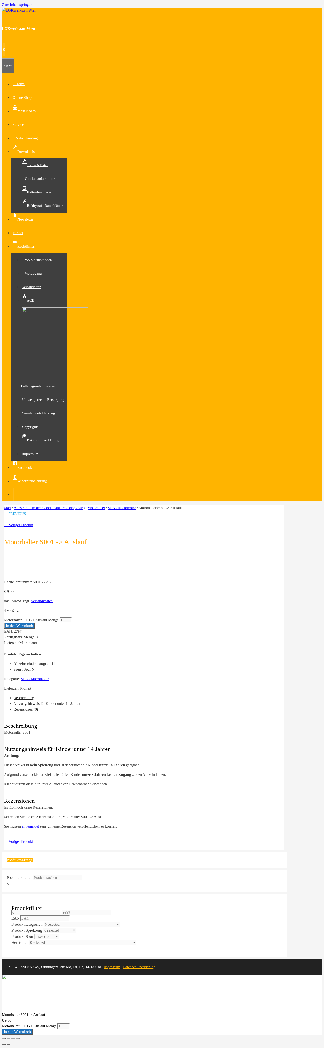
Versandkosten (42, 601)
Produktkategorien (27, 924)
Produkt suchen (20, 877)
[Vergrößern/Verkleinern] (4, 1038)
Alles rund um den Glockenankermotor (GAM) (49, 508)
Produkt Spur (22, 936)
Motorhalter (96, 508)
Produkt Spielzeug (26, 930)
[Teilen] (13, 1038)
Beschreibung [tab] (24, 698)
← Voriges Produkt (18, 525)
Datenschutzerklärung (139, 967)
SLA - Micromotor (122, 508)
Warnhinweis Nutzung (38, 413)
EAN (15, 918)
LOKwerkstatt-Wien (18, 29)
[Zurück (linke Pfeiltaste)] (4, 1044)
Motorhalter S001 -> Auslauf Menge (31, 620)
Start (7, 508)
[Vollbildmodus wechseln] (8, 1038)
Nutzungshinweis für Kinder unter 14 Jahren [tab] (47, 704)
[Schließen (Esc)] (18, 1038)
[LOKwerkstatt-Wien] (19, 10)
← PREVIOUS (15, 514)
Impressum (112, 967)
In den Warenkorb (19, 626)
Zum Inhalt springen (17, 5)
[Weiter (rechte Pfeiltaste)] (8, 1044)
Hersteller (19, 942)
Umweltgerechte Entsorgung (43, 400)
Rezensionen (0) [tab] (26, 709)
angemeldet (30, 826)
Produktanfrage (20, 860)
